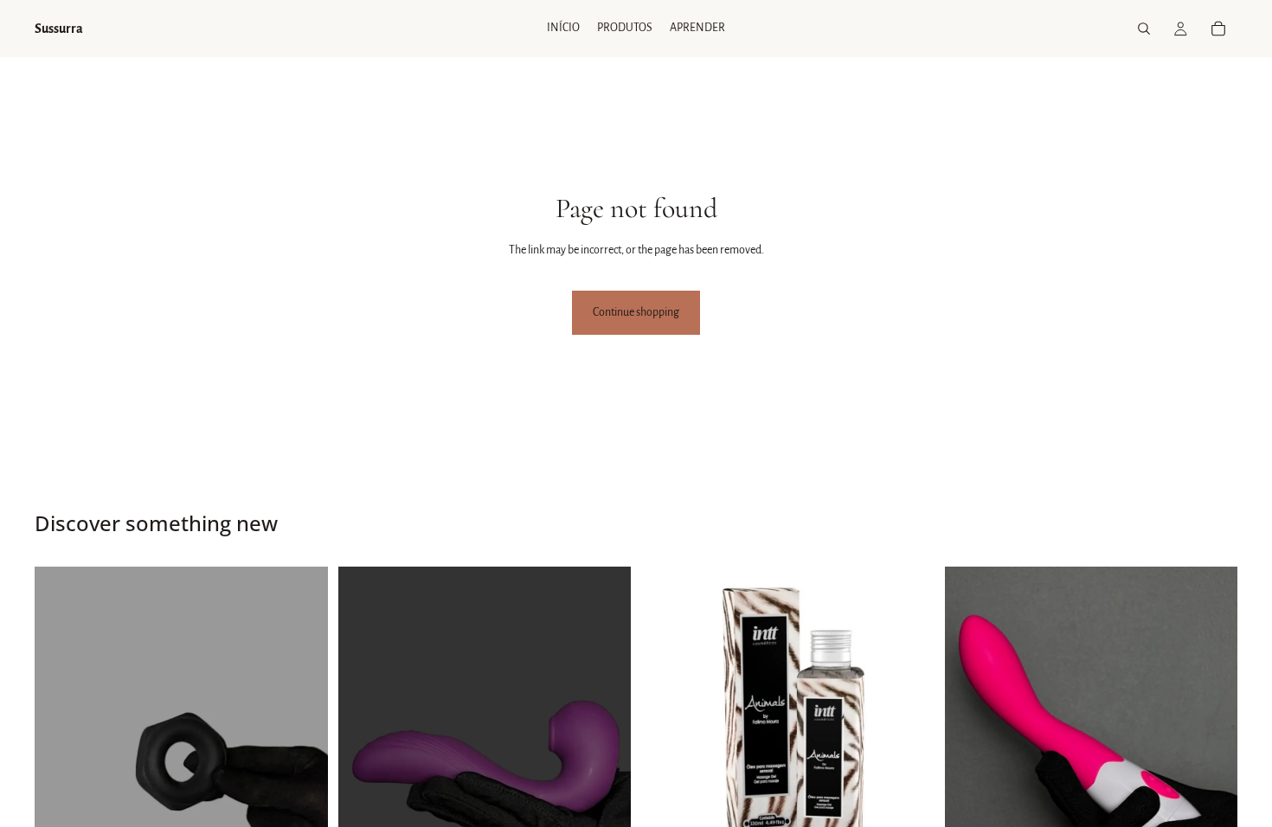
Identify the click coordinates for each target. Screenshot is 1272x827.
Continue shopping (636, 312)
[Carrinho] (1218, 29)
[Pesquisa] (1144, 29)
